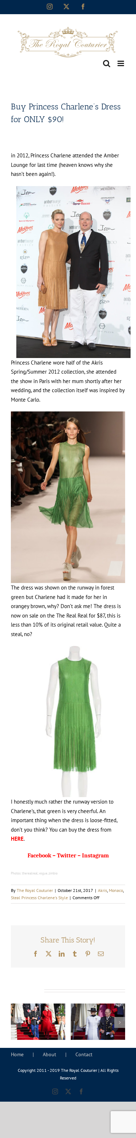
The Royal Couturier (35, 890)
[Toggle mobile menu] (121, 63)
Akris (102, 890)
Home (17, 1054)
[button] (16, 1022)
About (49, 1054)
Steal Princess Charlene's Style (39, 897)
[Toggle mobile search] (106, 63)
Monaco (116, 890)
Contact (83, 1054)
